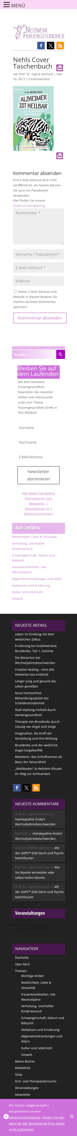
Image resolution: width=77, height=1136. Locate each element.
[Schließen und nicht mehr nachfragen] (72, 1117)
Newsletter (23, 1094)
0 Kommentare (39, 79)
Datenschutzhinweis (38, 514)
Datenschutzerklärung (29, 206)
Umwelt (17, 599)
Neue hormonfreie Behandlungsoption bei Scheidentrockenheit (32, 698)
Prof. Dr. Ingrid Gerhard (36, 74)
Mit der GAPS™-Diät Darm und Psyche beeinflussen (39, 853)
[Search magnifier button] (60, 354)
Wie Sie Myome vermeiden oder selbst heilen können (37, 872)
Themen (21, 971)
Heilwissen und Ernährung (31, 585)
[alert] (38, 926)
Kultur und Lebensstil (27, 592)
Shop (18, 1074)
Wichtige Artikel (32, 976)
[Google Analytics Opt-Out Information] (6, 1117)
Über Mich (22, 964)
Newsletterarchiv (37, 509)
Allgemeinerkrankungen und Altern (37, 579)
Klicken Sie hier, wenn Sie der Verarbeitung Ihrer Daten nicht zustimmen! (37, 1123)
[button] (41, 45)
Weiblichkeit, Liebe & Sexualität (34, 537)
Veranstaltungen (27, 1088)
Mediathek (22, 1068)
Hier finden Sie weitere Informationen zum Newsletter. (38, 498)
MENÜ (18, 5)
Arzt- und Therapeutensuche (35, 1081)
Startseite (22, 957)
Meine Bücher (25, 1061)
